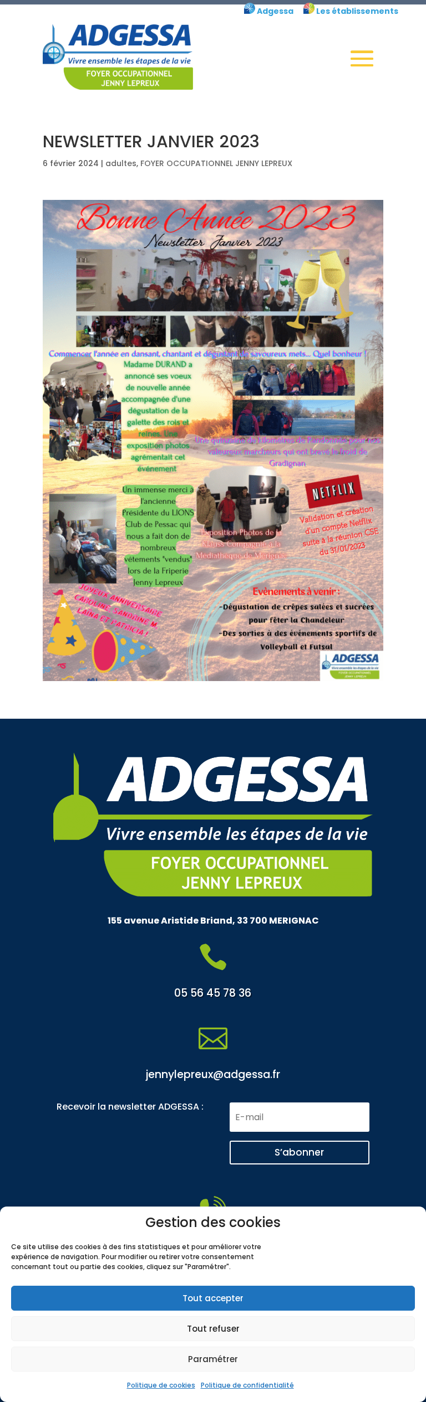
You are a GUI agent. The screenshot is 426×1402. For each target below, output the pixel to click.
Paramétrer (213, 1359)
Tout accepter (213, 1298)
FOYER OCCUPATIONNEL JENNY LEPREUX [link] (216, 163)
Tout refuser (213, 1328)
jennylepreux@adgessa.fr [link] (213, 1074)
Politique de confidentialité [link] (247, 1385)
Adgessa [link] (274, 11)
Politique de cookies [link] (161, 1385)
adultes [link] (120, 163)
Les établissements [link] (356, 11)
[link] (249, 11)
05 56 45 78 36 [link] (212, 993)
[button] (362, 58)
